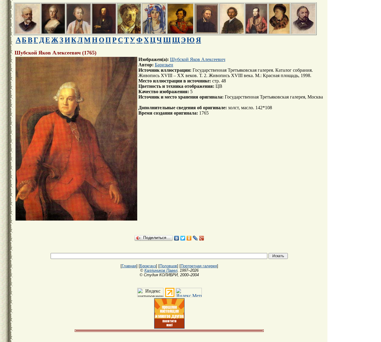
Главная (129, 266)
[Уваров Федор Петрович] (180, 32)
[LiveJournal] (195, 238)
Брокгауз (148, 266)
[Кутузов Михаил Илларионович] (78, 32)
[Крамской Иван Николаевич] (206, 32)
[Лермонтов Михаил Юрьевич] (256, 32)
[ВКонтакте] (177, 238)
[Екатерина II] (53, 32)
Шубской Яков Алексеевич (197, 59)
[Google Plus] (202, 238)
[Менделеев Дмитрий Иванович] (104, 32)
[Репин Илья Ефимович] (232, 32)
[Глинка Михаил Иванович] (303, 32)
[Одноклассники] (189, 238)
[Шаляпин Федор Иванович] (279, 32)
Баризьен (164, 64)
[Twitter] (183, 238)
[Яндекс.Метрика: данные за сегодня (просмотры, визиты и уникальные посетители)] (189, 292)
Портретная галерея (199, 266)
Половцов (168, 266)
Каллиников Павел (160, 270)
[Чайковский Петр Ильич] (27, 32)
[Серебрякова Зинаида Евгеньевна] (154, 32)
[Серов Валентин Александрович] (129, 32)
